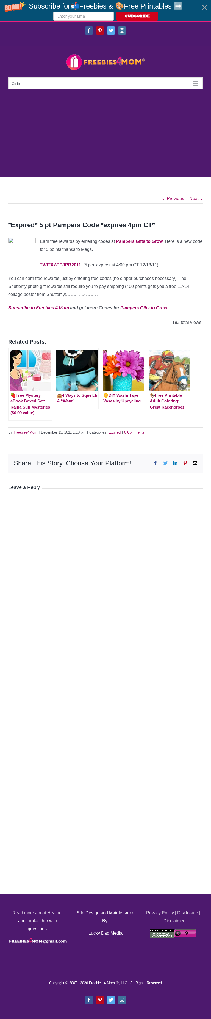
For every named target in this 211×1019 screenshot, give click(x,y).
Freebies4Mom (25, 432)
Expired (115, 432)
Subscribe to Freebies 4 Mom (38, 308)
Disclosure (187, 912)
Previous (175, 198)
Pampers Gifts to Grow (139, 241)
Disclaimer (173, 920)
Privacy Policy (160, 912)
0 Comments (134, 432)
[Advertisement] (105, 130)
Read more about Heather (37, 912)
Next (193, 198)
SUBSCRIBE (137, 16)
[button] (105, 10)
